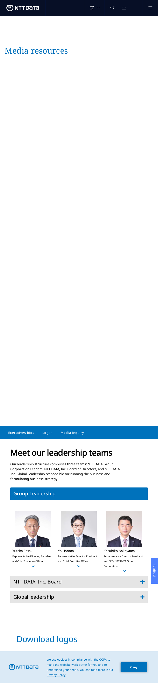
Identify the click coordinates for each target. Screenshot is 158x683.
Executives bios (21, 433)
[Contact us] (124, 8)
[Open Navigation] (150, 8)
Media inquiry (72, 433)
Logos (47, 433)
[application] (79, 667)
